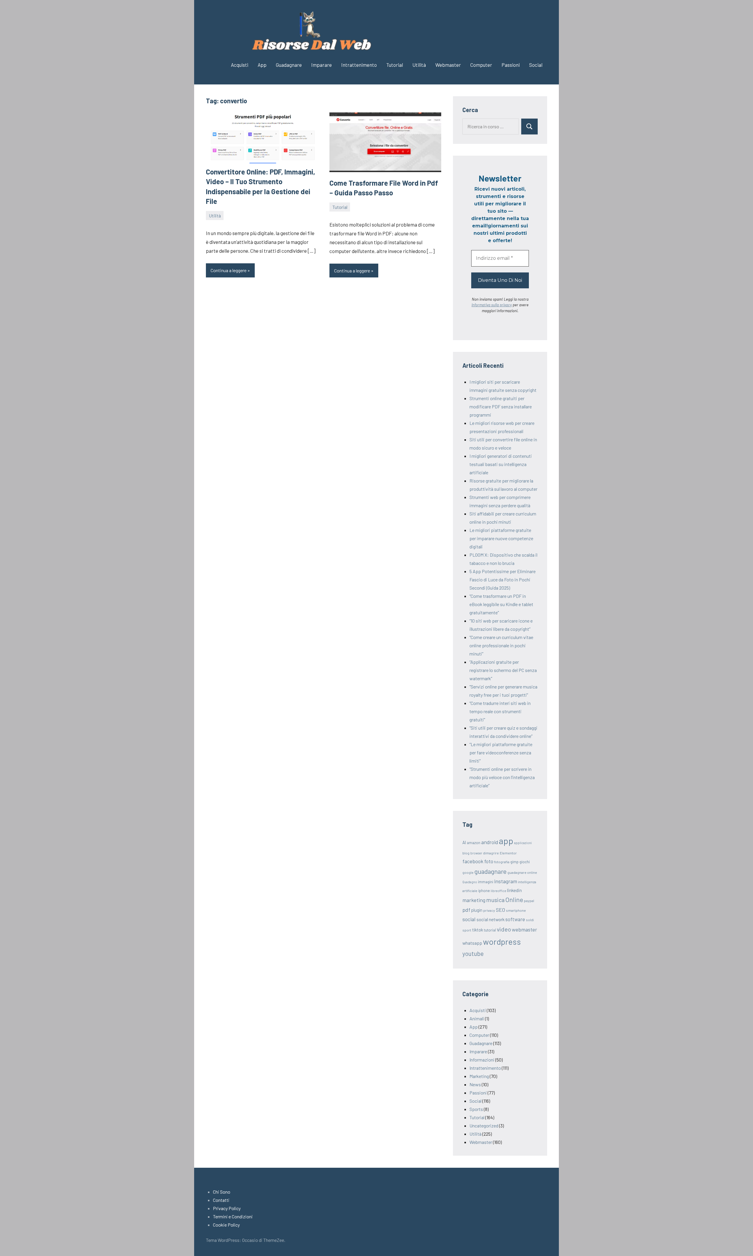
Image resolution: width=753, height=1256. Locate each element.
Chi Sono (221, 1192)
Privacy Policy (227, 1208)
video (504, 929)
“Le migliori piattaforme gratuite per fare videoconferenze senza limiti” (500, 752)
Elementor (508, 853)
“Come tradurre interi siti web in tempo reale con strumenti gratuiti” (500, 711)
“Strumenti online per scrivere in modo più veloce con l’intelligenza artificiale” (502, 777)
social (469, 919)
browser (476, 853)
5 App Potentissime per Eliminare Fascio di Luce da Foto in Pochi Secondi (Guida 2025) (502, 579)
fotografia (501, 862)
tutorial (490, 930)
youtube (473, 953)
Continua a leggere (228, 270)
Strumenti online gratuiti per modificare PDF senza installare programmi (500, 406)
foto (488, 861)
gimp (514, 861)
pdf (466, 909)
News (475, 1084)
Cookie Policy (226, 1224)
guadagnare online (522, 872)
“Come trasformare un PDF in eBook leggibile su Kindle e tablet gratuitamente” (501, 604)
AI (464, 842)
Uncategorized (483, 1125)
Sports (476, 1109)
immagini (485, 881)
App (262, 65)
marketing (473, 900)
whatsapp (472, 943)
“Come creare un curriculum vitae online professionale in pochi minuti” (501, 645)
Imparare (321, 65)
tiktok (477, 929)
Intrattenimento (359, 65)
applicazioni (523, 843)
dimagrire (491, 853)
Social (535, 65)
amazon (473, 842)
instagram (505, 881)
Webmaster (448, 65)
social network (490, 919)
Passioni (511, 65)
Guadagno (469, 882)
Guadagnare (289, 65)
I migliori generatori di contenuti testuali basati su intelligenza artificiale (500, 464)
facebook (472, 861)
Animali (476, 1018)
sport (466, 930)
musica (495, 899)
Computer (481, 65)
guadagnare (490, 871)
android (489, 842)
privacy (489, 910)
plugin (476, 910)
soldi (530, 920)
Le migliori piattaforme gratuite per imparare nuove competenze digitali (501, 538)
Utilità (419, 65)
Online (514, 899)
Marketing (479, 1076)
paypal (529, 901)
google (468, 872)
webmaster (524, 929)
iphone (484, 890)
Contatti (221, 1200)
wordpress (502, 941)
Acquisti (239, 65)
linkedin (514, 890)
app (506, 841)
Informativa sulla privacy (492, 304)
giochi (524, 861)
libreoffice (498, 891)
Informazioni (481, 1059)
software (515, 919)
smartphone (516, 910)
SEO (500, 909)
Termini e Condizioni (233, 1216)
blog (465, 853)
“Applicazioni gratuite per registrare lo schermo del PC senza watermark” (503, 670)
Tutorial (394, 65)
